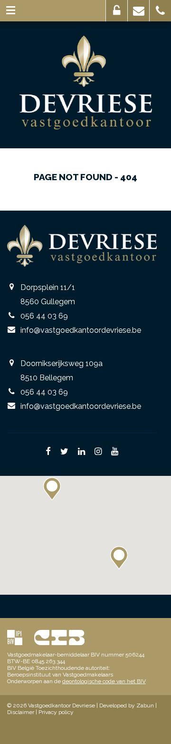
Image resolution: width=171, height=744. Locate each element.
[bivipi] (14, 637)
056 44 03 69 (44, 315)
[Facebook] (48, 452)
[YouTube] (115, 452)
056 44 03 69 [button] (160, 10)
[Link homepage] (85, 83)
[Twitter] (64, 452)
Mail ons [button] (138, 10)
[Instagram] (98, 452)
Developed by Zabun (126, 705)
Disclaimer (20, 712)
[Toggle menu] (10, 10)
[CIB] (59, 637)
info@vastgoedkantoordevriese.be (80, 330)
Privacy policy (56, 712)
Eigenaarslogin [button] (116, 10)
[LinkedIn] (81, 452)
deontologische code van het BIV (104, 681)
